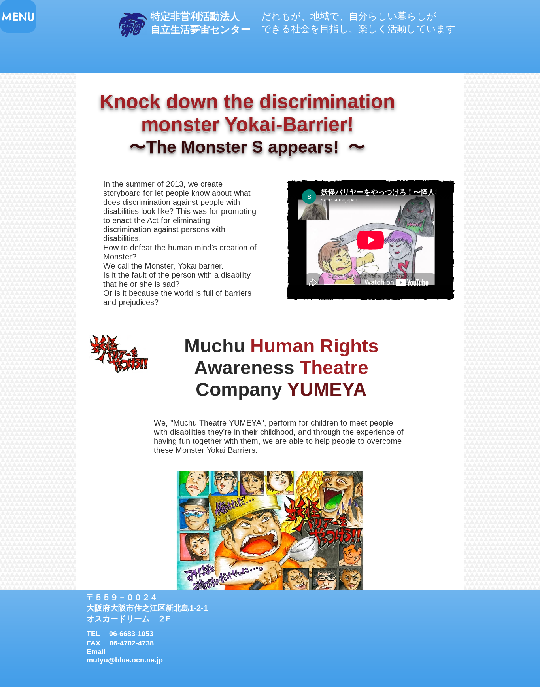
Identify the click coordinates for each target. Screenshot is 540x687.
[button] (18, 16)
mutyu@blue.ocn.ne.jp (125, 660)
